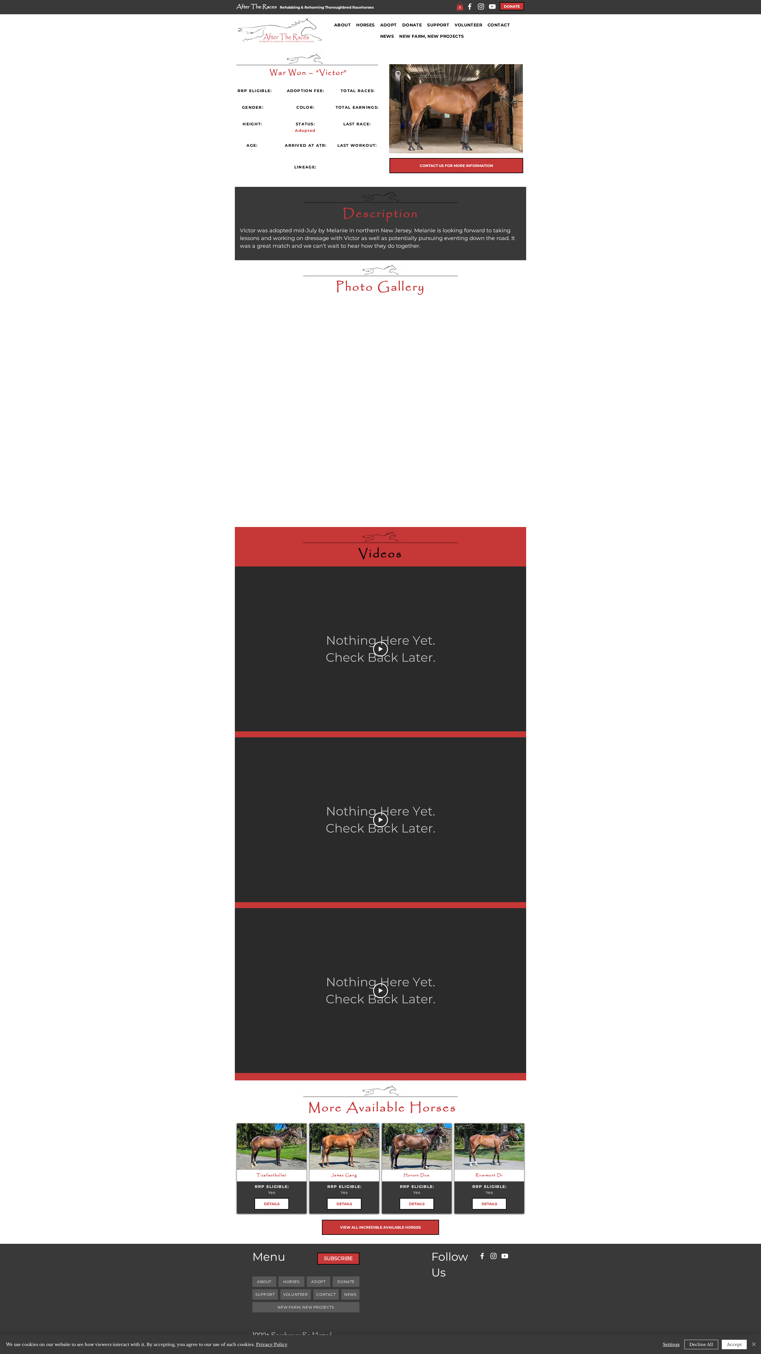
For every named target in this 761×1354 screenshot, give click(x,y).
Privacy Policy (271, 1344)
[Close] (753, 1344)
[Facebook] (470, 6)
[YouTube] (492, 6)
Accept (734, 1344)
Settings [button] (671, 1344)
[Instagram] (481, 6)
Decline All (701, 1344)
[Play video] (380, 649)
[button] (459, 6)
